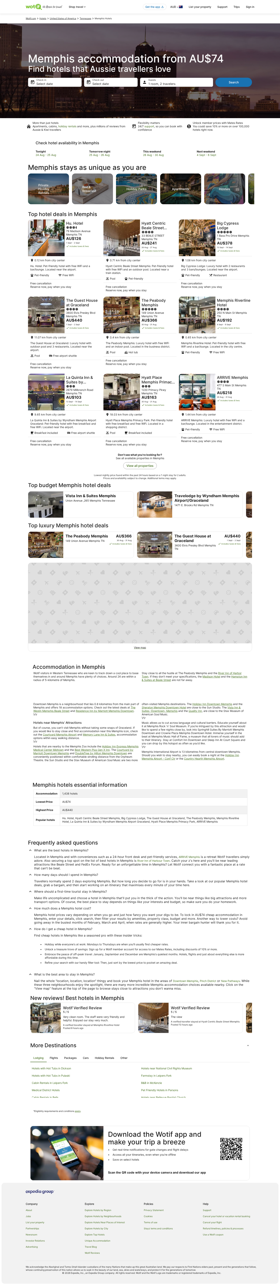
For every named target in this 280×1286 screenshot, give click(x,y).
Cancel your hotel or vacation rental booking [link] (226, 1216)
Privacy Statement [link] (154, 1210)
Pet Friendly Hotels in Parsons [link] (159, 1090)
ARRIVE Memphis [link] (189, 856)
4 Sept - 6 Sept (206, 155)
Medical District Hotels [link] (46, 1090)
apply (78, 1111)
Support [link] (207, 1210)
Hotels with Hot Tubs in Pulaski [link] (51, 1075)
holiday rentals (67, 126)
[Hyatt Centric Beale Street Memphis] (140, 256)
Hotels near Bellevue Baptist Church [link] (163, 1097)
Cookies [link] (148, 1216)
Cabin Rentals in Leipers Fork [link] (50, 1082)
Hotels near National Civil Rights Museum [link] (166, 1068)
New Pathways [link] (230, 981)
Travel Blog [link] (91, 1246)
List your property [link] (35, 1222)
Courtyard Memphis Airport (60, 734)
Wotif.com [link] (31, 18)
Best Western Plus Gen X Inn (92, 749)
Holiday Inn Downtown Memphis (212, 704)
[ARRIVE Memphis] (215, 411)
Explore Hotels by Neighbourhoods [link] (103, 1216)
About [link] (29, 1210)
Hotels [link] (42, 18)
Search (234, 82)
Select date (44, 84)
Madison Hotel (211, 676)
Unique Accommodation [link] (97, 1240)
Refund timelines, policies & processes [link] (223, 1228)
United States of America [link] (63, 18)
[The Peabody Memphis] (140, 334)
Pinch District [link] (208, 981)
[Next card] (254, 188)
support (149, 126)
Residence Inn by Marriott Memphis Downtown (105, 710)
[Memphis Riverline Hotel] (215, 334)
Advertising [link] (32, 1246)
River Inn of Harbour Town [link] (153, 860)
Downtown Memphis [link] (185, 981)
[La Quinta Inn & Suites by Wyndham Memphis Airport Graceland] (64, 411)
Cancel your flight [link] (212, 1222)
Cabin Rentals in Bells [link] (45, 1097)
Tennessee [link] (85, 18)
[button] (140, 1045)
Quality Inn (195, 710)
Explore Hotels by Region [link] (98, 1210)
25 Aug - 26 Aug (99, 155)
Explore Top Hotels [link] (95, 1234)
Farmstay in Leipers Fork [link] (156, 1075)
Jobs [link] (28, 1216)
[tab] (38, 1058)
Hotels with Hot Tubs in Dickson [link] (51, 1068)
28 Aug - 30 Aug (153, 155)
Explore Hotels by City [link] (96, 1228)
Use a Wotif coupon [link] (213, 1234)
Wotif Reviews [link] (92, 1252)
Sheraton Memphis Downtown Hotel (164, 707)
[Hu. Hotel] (64, 256)
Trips (237, 6)
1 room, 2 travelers (161, 84)
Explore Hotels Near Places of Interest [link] (105, 1222)
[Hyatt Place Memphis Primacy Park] (140, 411)
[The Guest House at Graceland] (64, 334)
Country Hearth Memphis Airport (204, 758)
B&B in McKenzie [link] (151, 1082)
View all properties (140, 466)
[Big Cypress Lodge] (215, 256)
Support (222, 6)
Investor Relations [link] (35, 1240)
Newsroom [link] (31, 1234)
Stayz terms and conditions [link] (158, 1228)
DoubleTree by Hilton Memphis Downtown (101, 753)
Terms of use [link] (150, 1222)
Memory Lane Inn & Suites (99, 734)
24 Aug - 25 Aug (46, 155)
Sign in (250, 6)
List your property (200, 6)
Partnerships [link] (32, 1228)
